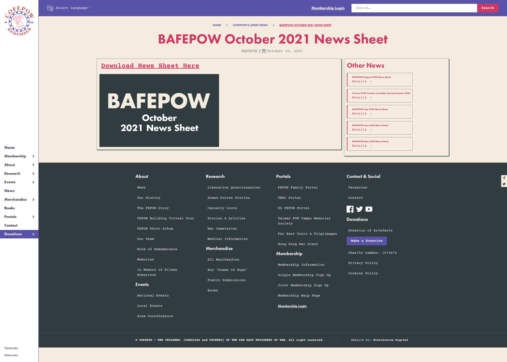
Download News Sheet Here (150, 66)
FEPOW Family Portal (298, 187)
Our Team (145, 239)
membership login (292, 306)
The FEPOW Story (153, 208)
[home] (19, 21)
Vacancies (11, 348)
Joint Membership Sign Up (303, 285)
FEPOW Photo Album (155, 229)
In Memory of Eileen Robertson (157, 272)
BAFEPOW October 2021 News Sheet (305, 25)
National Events (153, 295)
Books (9, 208)
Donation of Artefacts (370, 230)
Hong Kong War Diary (298, 244)
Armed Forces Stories (229, 198)
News (9, 190)
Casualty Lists (222, 208)
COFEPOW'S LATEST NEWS (250, 25)
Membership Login (328, 8)
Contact (10, 225)
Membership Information (301, 265)
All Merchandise (223, 259)
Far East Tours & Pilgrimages (307, 234)
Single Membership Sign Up (304, 275)
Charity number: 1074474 (372, 253)
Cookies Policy (363, 273)
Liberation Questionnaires (234, 187)
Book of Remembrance (157, 249)
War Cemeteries (222, 229)
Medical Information (228, 239)
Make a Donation (367, 241)
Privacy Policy (363, 263)
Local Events (150, 306)
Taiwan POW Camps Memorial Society (304, 221)
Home (9, 147)
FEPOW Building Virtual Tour (165, 218)
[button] (19, 156)
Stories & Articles (227, 218)
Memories (11, 355)
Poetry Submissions (227, 280)
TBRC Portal (289, 198)
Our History (148, 198)
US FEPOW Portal (294, 208)
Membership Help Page (299, 295)
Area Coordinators (155, 316)
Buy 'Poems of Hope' (228, 270)
